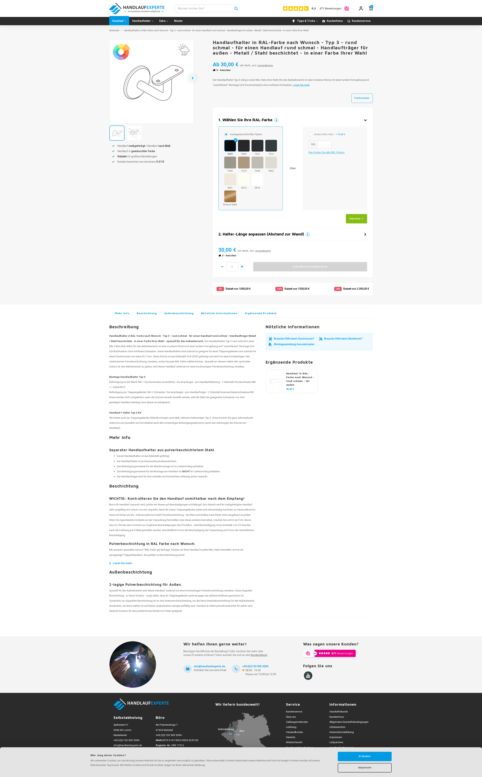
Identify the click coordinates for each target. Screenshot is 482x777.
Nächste (355, 219)
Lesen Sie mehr (301, 85)
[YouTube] (308, 675)
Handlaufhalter (141, 21)
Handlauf (118, 21)
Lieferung (291, 727)
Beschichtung (147, 313)
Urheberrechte (337, 727)
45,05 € (290, 389)
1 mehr (242, 266)
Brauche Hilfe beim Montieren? (343, 339)
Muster (178, 21)
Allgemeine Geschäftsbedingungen (348, 722)
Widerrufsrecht (294, 742)
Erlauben (365, 756)
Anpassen (364, 767)
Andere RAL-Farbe (329, 134)
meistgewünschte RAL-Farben (246, 134)
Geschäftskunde (338, 712)
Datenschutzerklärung (341, 732)
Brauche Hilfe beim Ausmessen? (294, 339)
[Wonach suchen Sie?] (236, 8)
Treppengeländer (136, 392)
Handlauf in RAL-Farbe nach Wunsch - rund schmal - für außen (300, 379)
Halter (230, 361)
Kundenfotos (335, 21)
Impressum (335, 737)
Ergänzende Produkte (261, 313)
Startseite (114, 30)
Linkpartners (336, 742)
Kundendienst (259, 655)
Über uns (291, 717)
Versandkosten (294, 732)
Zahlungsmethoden (297, 722)
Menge (232, 266)
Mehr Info (122, 313)
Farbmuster (362, 98)
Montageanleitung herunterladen (294, 344)
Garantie (290, 737)
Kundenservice (361, 21)
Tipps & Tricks (306, 21)
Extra (162, 21)
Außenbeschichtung (179, 313)
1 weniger (222, 266)
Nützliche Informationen (219, 313)
